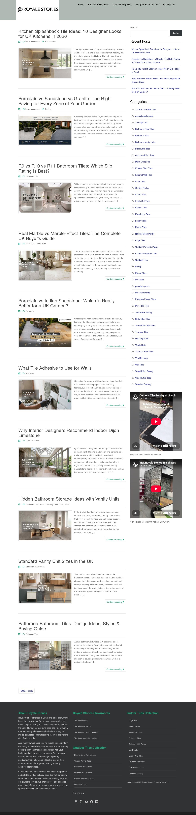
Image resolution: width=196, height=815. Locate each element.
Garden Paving (142, 188)
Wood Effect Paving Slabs (84, 778)
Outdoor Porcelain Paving (147, 246)
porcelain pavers (142, 286)
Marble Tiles (41, 243)
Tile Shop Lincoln (81, 720)
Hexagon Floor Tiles (137, 761)
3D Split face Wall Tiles (145, 109)
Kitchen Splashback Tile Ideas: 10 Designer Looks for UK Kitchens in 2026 (69, 33)
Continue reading (114, 77)
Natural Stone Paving (145, 233)
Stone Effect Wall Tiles (145, 325)
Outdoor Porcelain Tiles (146, 253)
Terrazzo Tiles (141, 331)
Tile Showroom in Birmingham (86, 738)
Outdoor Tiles (141, 259)
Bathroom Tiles (32, 176)
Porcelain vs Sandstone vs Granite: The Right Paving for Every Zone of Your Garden (65, 100)
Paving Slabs (141, 273)
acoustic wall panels (144, 115)
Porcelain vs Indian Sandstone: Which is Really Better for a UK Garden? (66, 303)
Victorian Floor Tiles (144, 351)
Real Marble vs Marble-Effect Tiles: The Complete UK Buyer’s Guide (69, 235)
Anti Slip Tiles (141, 122)
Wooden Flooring (143, 384)
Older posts (27, 690)
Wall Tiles (30, 373)
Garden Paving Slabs (82, 761)
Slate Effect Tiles (142, 318)
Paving (48, 109)
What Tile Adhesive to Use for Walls (55, 367)
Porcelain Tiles (142, 305)
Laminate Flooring (136, 773)
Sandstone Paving (143, 312)
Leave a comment (32, 41)
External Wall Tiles (143, 174)
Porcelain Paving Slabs (145, 299)
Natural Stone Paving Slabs (85, 755)
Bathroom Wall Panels (137, 744)
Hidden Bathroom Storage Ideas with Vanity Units (69, 498)
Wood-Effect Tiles (143, 377)
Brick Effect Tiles (142, 148)
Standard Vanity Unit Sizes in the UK (55, 561)
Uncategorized (142, 338)
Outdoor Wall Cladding (83, 772)
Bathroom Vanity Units (49, 504)
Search (133, 27)
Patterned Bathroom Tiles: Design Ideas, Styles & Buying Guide (69, 625)
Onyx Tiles (140, 240)
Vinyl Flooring (141, 358)
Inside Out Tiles (142, 201)
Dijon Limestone (32, 440)
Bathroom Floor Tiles (144, 128)
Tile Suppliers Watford (83, 726)
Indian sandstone (27, 734)
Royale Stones (147, 782)
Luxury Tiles (140, 220)
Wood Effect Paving (144, 371)
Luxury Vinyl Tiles (136, 756)
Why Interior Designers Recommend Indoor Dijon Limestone (68, 432)
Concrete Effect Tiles (144, 155)
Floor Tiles (30, 243)
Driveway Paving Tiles (83, 766)
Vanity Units (64, 504)
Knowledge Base (143, 214)
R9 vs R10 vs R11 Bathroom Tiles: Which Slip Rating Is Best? (65, 168)
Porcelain (30, 311)
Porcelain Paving (143, 292)
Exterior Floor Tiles (144, 168)
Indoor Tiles (140, 194)
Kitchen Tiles (50, 41)
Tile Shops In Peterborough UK (86, 732)
